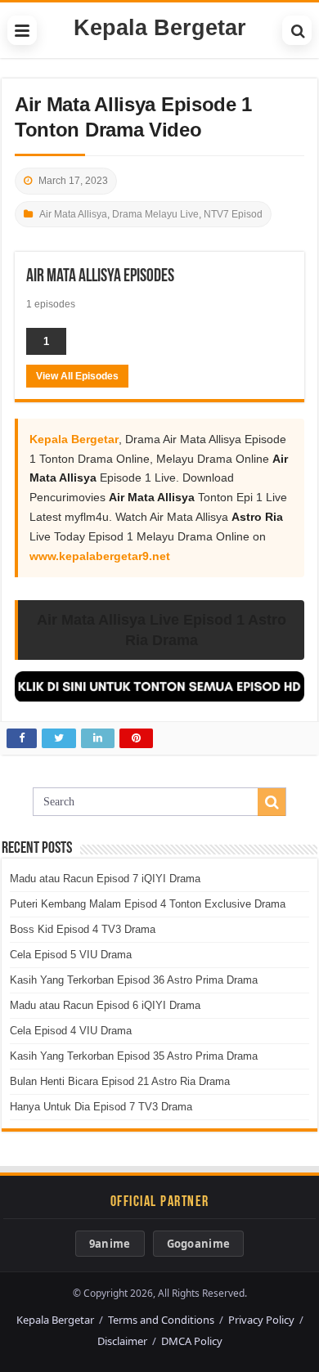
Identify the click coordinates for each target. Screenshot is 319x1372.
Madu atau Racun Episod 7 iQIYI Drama (105, 878)
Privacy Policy (261, 1319)
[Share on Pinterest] (136, 738)
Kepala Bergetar (160, 27)
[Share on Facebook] (22, 738)
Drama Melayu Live (155, 214)
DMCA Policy (191, 1341)
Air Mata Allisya (73, 214)
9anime (110, 1243)
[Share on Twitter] (59, 738)
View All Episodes (77, 376)
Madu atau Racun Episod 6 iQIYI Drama (105, 1005)
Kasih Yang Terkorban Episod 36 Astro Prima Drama (134, 980)
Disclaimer (122, 1341)
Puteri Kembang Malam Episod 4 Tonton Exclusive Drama (147, 904)
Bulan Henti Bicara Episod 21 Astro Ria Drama (120, 1081)
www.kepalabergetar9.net (99, 556)
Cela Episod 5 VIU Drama (71, 954)
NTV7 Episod (233, 214)
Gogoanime (199, 1243)
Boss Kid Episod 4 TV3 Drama (82, 929)
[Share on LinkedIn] (98, 738)
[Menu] (22, 30)
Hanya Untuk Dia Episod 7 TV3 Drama (101, 1107)
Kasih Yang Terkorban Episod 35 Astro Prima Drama (134, 1056)
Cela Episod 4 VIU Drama (71, 1031)
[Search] (297, 30)
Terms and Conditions (161, 1319)
